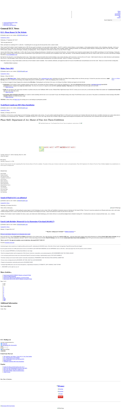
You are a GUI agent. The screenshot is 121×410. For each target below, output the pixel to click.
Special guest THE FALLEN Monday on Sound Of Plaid (16, 277)
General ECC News (5, 37)
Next (4, 298)
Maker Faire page (9, 87)
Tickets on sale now (69, 231)
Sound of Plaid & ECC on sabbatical (14, 198)
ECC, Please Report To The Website (14, 32)
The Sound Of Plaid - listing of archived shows (13, 370)
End (4, 300)
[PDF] (18, 35)
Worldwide (4, 343)
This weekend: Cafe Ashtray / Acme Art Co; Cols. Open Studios (17, 356)
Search (105, 20)
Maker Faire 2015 (7, 68)
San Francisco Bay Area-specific (9, 345)
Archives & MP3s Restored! (9, 276)
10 (3, 297)
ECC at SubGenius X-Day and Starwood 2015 (13, 359)
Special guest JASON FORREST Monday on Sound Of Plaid (17, 275)
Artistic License (6, 372)
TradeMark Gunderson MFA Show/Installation (17, 105)
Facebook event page (9, 242)
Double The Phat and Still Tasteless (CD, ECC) (13, 367)
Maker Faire (13, 78)
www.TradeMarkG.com (11, 54)
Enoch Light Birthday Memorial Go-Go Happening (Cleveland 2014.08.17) (27, 221)
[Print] (21, 35)
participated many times (47, 78)
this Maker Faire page (96, 84)
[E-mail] (25, 35)
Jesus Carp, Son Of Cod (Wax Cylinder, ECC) (13, 369)
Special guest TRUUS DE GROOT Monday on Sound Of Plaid (17, 279)
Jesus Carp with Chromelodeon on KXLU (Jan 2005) (15, 368)
